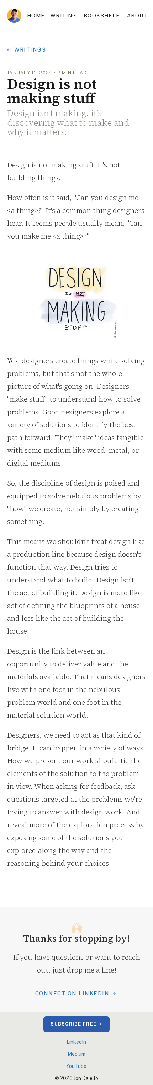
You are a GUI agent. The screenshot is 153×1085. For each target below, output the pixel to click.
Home (36, 15)
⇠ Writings (26, 50)
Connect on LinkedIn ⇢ (76, 993)
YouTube (76, 1066)
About (137, 15)
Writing (63, 15)
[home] (14, 16)
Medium (76, 1054)
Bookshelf (102, 15)
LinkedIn (76, 1041)
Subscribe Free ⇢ (76, 1024)
